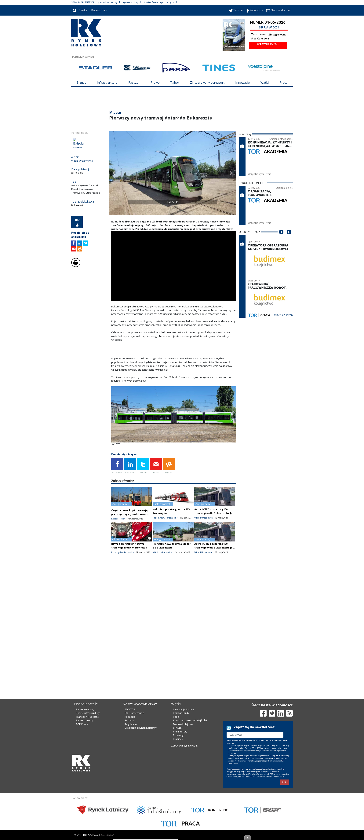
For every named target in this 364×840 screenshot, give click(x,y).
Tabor (174, 82)
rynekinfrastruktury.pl (108, 2)
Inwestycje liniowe (183, 709)
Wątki (264, 82)
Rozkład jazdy (181, 713)
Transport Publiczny (87, 716)
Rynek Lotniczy (84, 720)
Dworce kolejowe (183, 724)
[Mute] (136, 297)
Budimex (178, 739)
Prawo (155, 82)
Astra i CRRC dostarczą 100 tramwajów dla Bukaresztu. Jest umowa (214, 513)
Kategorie (98, 10)
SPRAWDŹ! (269, 27)
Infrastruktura (107, 82)
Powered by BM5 (107, 835)
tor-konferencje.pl (153, 2)
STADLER (178, 727)
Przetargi (178, 735)
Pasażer (134, 82)
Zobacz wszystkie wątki (184, 745)
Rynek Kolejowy (85, 709)
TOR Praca (82, 724)
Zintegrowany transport (207, 82)
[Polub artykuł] (73, 243)
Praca (283, 82)
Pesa (176, 716)
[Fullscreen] (231, 297)
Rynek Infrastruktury (88, 713)
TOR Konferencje (134, 713)
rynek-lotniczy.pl (132, 2)
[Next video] (126, 297)
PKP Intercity (180, 731)
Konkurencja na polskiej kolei (190, 720)
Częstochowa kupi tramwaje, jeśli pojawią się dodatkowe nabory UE (129, 513)
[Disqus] (173, 624)
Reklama (130, 720)
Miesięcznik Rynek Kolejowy (141, 727)
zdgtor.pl (172, 2)
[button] (114, 173)
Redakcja (130, 716)
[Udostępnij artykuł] (79, 243)
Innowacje (242, 82)
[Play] (116, 297)
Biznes (81, 82)
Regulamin (131, 724)
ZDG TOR (130, 709)
